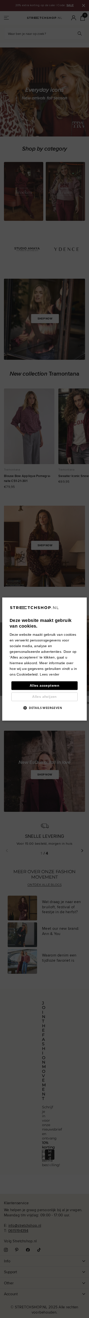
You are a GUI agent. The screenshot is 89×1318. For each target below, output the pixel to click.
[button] (44, 708)
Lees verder (49, 675)
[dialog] (44, 659)
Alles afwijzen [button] (44, 697)
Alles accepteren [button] (44, 685)
